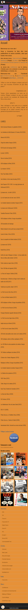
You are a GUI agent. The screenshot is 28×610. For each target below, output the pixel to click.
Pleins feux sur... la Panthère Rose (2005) (10, 415)
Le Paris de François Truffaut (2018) (9, 273)
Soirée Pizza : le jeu (6, 600)
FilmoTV (4, 528)
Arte (3, 512)
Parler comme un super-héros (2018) (9, 263)
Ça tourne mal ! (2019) (6, 244)
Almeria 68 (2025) (5, 137)
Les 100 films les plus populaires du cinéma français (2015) (13, 345)
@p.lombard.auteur (7, 76)
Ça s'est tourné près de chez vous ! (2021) (10, 198)
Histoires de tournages (7, 565)
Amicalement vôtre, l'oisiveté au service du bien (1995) (13, 425)
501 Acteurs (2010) (5, 399)
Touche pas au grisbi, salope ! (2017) (9, 287)
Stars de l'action (17, 58)
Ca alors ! (15, 60)
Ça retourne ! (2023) (5, 169)
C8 (2, 515)
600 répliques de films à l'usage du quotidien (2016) (13, 302)
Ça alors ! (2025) (5, 153)
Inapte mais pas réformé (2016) (8, 323)
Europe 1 (4, 535)
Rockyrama (5, 562)
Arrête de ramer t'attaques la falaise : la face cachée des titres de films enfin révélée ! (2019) (13, 256)
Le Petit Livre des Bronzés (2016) (9, 308)
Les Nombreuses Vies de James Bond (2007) (11, 404)
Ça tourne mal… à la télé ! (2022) (8, 192)
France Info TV (5, 521)
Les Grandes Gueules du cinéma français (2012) (11, 368)
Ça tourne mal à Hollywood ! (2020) (9, 208)
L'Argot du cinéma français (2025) (8, 142)
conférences (14, 67)
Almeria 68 (4, 60)
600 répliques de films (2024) (8, 163)
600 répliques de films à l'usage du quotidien (11, 218)
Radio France (5, 525)
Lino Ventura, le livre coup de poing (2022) (10, 179)
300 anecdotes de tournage (7, 224)
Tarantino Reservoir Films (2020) (8, 213)
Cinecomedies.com (6, 569)
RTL (3, 531)
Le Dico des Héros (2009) (7, 394)
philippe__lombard (17, 78)
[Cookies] (3, 607)
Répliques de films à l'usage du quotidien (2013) (12, 363)
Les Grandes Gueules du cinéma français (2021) (11, 203)
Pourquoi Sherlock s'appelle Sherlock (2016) (11, 313)
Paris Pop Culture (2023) (6, 174)
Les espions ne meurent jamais (9, 590)
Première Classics (6, 559)
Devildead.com (5, 572)
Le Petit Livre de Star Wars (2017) (9, 292)
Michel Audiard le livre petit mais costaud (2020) (12, 229)
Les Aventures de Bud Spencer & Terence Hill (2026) (13, 132)
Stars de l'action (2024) (6, 158)
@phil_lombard (22, 76)
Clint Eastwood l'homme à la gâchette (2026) (11, 127)
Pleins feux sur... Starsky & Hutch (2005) (10, 420)
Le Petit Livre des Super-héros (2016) (9, 318)
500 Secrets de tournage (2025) (8, 148)
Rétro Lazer (4, 552)
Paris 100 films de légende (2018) (9, 268)
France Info (4, 579)
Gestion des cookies (14, 608)
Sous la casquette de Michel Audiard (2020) (11, 239)
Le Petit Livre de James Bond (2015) (9, 328)
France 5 (4, 518)
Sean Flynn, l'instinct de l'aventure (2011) (10, 389)
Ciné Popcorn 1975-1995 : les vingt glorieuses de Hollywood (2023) (12, 185)
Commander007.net (6, 541)
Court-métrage (5, 597)
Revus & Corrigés (6, 555)
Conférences (5, 587)
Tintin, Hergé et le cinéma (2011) (8, 383)
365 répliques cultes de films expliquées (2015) (12, 339)
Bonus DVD (4, 538)
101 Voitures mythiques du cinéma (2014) (10, 352)
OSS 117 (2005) (4, 410)
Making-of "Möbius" (6, 594)
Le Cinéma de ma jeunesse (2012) (8, 373)
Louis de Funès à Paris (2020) (8, 234)
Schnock (4, 549)
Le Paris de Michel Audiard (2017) (8, 297)
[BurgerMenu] (25, 2)
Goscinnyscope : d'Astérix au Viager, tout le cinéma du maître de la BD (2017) (13, 280)
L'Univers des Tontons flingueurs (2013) (10, 357)
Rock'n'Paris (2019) (5, 250)
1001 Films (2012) (5, 378)
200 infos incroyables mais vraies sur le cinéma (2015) (13, 334)
